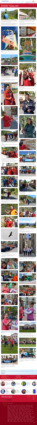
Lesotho (26, 412)
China (29, 407)
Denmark (25, 408)
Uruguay (19, 421)
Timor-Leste (24, 420)
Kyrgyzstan (20, 412)
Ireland (28, 411)
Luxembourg (17, 413)
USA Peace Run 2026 (10, 403)
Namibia (17, 415)
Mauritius (14, 414)
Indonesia (25, 411)
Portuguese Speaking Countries (17, 417)
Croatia (13, 408)
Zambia (28, 421)
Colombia (32, 407)
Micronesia (20, 414)
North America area (10, 416)
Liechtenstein (9, 413)
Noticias (14, 1)
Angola (17, 405)
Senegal (22, 418)
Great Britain (23, 410)
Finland (32, 409)
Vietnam (25, 421)
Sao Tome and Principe (17, 418)
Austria (9, 406)
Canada (21, 407)
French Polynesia (12, 410)
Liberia (29, 412)
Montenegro (9, 415)
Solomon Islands (19, 419)
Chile (27, 407)
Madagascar (21, 413)
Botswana (9, 407)
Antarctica (20, 405)
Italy (30, 411)
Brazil (12, 407)
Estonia (14, 409)
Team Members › (29, 6)
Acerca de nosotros (28, 1)
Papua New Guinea (26, 416)
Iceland (20, 411)
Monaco (26, 414)
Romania (27, 417)
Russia (30, 417)
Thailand (21, 420)
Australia (32, 405)
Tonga (28, 420)
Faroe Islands (26, 409)
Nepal (20, 415)
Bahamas (11, 406)
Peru (33, 416)
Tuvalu (33, 420)
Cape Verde (23, 407)
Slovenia (15, 419)
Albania (11, 405)
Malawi (24, 413)
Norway (20, 416)
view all (35, 380)
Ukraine (12, 421)
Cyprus (18, 408)
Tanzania (18, 420)
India (22, 411)
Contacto (22, 1)
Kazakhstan (9, 412)
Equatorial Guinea (10, 409)
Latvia (24, 412)
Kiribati (15, 412)
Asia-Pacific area (28, 405)
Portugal (11, 417)
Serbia (25, 418)
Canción (18, 1)
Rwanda (33, 417)
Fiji (29, 409)
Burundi (18, 407)
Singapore (9, 419)
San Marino (11, 418)
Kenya (12, 412)
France (8, 410)
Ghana (20, 410)
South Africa (24, 419)
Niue (30, 415)
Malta (33, 413)
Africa (8, 405)
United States (15, 421)
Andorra (14, 405)
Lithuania (13, 413)
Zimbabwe (31, 421)
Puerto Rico (24, 417)
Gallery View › (34, 6)
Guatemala (9, 411)
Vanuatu (22, 421)
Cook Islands (9, 408)
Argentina (23, 405)
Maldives (30, 413)
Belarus (19, 406)
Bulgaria (14, 407)
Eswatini (17, 409)
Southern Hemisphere (29, 419)
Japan (33, 411)
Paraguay (31, 416)
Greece (26, 410)
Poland (9, 417)
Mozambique (13, 415)
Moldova (23, 414)
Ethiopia (20, 409)
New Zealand (27, 415)
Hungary (17, 411)
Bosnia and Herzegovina (29, 406)
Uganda (9, 421)
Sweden (11, 420)
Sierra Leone (31, 418)
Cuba (15, 408)
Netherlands (23, 415)
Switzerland (14, 420)
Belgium (21, 406)
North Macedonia (16, 416)
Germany (17, 410)
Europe (23, 409)
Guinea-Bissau (13, 411)
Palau (22, 416)
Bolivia (24, 406)
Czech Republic (21, 408)
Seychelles (27, 418)
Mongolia (29, 414)
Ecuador (29, 408)
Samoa (9, 418)
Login (34, 422)
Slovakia (12, 419)
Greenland (29, 410)
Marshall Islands (10, 414)
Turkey (30, 420)
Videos (11, 1)
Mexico (17, 414)
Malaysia (27, 413)
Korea (17, 412)
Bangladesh (15, 406)
